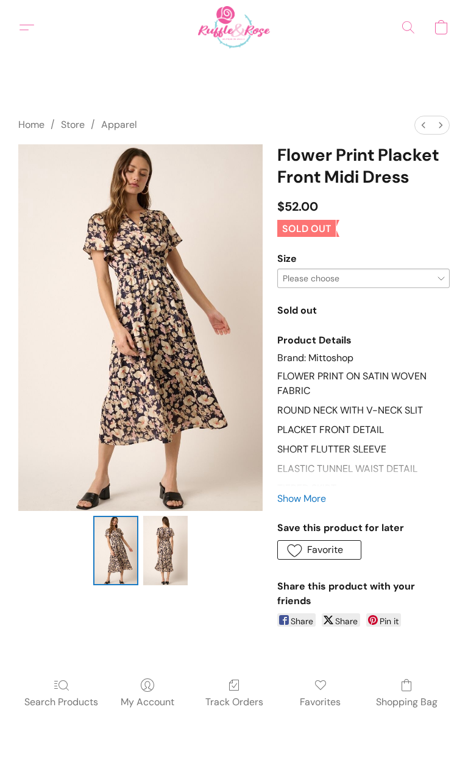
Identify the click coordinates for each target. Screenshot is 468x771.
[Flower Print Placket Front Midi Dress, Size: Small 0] (115, 551)
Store (73, 124)
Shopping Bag (407, 701)
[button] (233, 27)
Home (31, 124)
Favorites (320, 701)
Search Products (61, 701)
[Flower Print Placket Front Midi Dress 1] (165, 551)
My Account (147, 701)
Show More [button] (301, 498)
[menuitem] (423, 125)
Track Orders (234, 701)
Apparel (119, 124)
